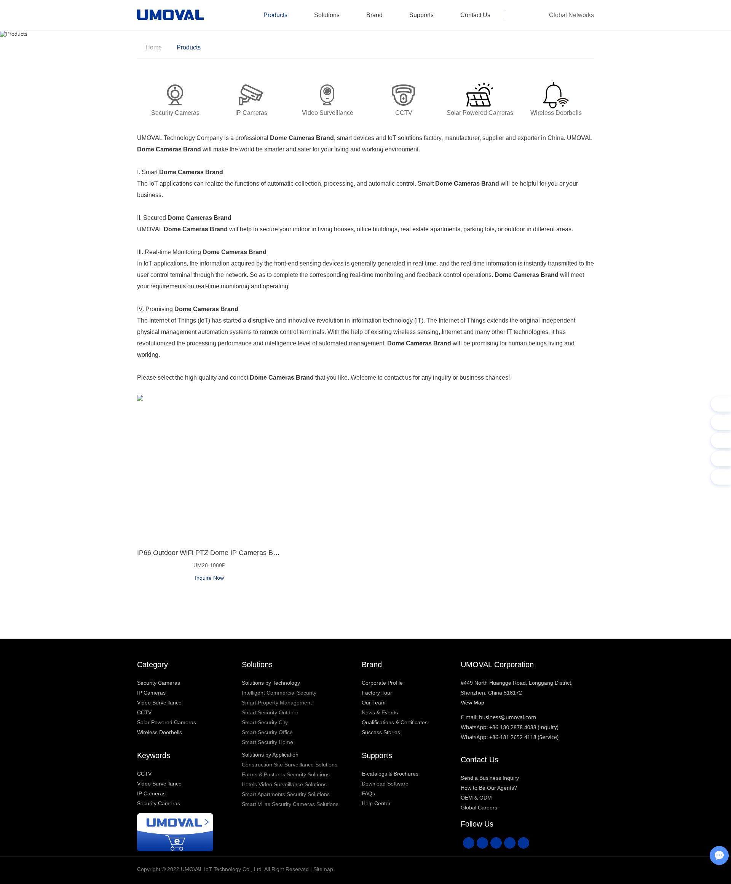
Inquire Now (209, 578)
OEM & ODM (476, 798)
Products (275, 15)
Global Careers (479, 808)
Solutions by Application (270, 755)
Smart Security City (265, 722)
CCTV (144, 712)
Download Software (385, 784)
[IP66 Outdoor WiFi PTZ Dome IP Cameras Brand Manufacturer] (209, 467)
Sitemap (323, 869)
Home (153, 47)
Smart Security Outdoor (270, 712)
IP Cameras (151, 693)
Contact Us (475, 15)
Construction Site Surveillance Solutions (289, 765)
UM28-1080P (209, 565)
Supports (421, 15)
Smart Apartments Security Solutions (286, 794)
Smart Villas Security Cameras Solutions (290, 804)
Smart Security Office (267, 732)
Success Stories (381, 732)
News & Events (380, 712)
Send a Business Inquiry (490, 778)
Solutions (327, 15)
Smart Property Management (277, 703)
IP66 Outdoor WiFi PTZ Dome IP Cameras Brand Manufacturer (209, 552)
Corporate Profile (382, 683)
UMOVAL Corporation (497, 664)
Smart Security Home (267, 742)
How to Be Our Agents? (489, 788)
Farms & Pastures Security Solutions (286, 774)
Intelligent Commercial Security (279, 693)
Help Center (376, 803)
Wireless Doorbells (159, 732)
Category (152, 664)
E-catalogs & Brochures (390, 774)
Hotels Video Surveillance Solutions (284, 784)
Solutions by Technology (271, 683)
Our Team (374, 703)
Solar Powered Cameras (166, 722)
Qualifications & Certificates (395, 722)
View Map (472, 703)
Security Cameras (158, 683)
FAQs (368, 793)
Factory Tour (377, 693)
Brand (374, 15)
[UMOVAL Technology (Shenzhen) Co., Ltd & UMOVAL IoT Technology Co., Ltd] (170, 15)
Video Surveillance (159, 703)
